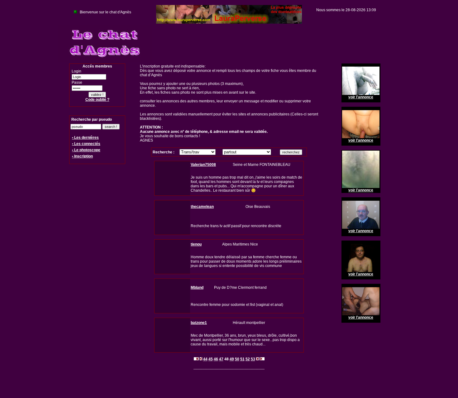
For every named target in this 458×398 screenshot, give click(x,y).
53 (253, 359)
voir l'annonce (360, 97)
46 (216, 359)
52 (248, 359)
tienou (196, 244)
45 (210, 359)
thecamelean (202, 206)
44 (205, 359)
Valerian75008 (203, 164)
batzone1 (199, 323)
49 (232, 359)
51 (242, 359)
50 (237, 359)
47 (221, 359)
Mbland (197, 287)
